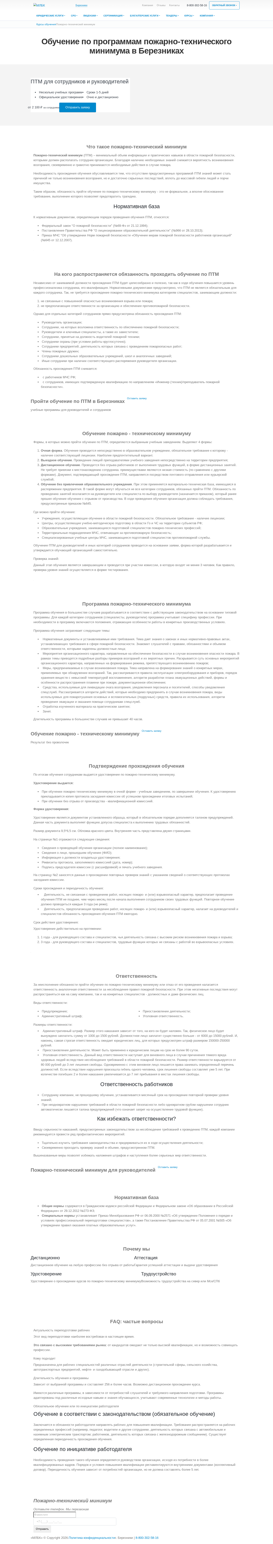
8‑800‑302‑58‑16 (197, 5)
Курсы (188, 15)
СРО (73, 15)
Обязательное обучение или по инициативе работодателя (76, 1406)
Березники (81, 5)
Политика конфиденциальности (92, 1538)
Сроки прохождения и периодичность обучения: (68, 888)
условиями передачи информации (97, 1534)
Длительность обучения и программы (61, 1378)
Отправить (42, 1528)
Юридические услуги (50, 15)
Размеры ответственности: (52, 1024)
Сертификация (113, 15)
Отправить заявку (77, 107)
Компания (147, 5)
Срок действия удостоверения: (56, 922)
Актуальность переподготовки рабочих (61, 1330)
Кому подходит (44, 1358)
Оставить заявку (137, 398)
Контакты (174, 5)
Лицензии (89, 15)
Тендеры (171, 15)
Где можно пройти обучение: (54, 512)
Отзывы (161, 5)
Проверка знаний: (46, 559)
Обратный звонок (223, 5)
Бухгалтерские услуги (144, 15)
